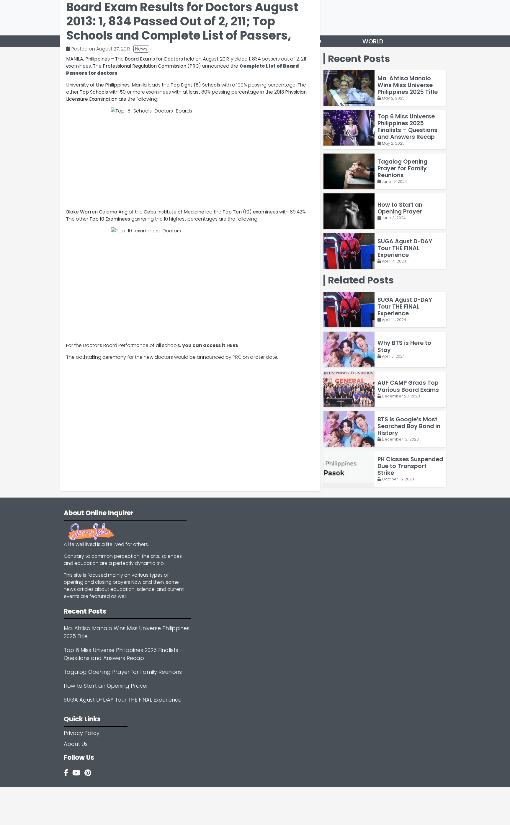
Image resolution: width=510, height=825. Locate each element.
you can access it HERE (210, 345)
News (141, 48)
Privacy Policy (81, 733)
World (372, 41)
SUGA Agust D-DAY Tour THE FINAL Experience (123, 699)
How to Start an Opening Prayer (106, 685)
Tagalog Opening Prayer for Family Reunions (123, 672)
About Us (76, 744)
